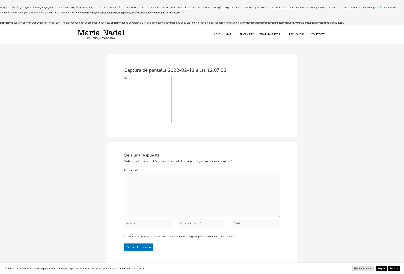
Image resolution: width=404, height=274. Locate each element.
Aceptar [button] (381, 268)
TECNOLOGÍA (297, 34)
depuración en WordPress (384, 7)
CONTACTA (318, 34)
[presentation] (281, 34)
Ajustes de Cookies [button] (363, 268)
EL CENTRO (247, 34)
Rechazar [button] (394, 268)
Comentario (131, 170)
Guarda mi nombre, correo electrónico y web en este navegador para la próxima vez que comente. (181, 236)
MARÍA (230, 34)
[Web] (256, 224)
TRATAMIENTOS (269, 34)
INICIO (216, 34)
